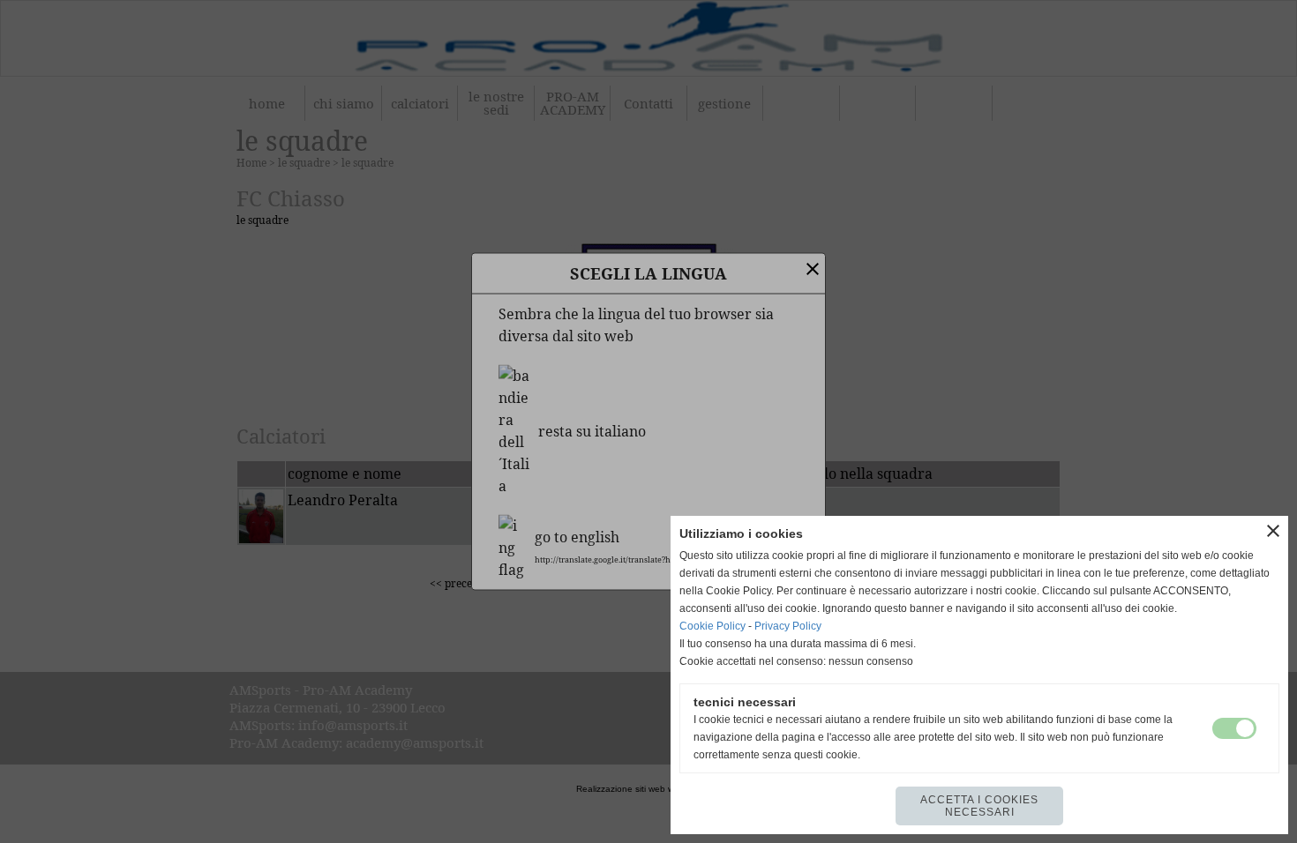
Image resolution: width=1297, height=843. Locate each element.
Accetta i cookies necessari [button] (979, 806)
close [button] (1273, 530)
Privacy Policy (787, 626)
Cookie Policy (712, 626)
